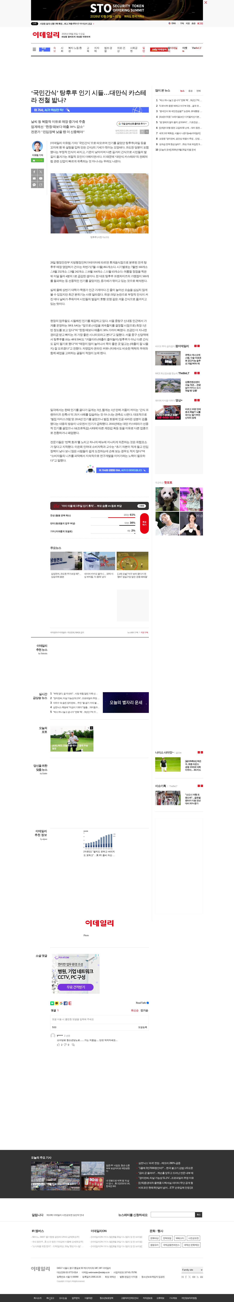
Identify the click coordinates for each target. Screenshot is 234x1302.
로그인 (200, 23)
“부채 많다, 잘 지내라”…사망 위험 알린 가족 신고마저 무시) (78, 693)
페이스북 (34, 172)
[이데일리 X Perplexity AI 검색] (90, 110)
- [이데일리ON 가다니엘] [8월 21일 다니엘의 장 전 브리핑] (116, 1246)
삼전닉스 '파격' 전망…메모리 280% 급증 (158, 1163)
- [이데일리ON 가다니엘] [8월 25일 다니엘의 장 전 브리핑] (116, 1237)
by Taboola (42, 653)
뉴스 (182, 91)
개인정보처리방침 (189, 1298)
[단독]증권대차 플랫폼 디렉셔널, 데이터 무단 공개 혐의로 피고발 (170, 1183)
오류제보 (160, 1298)
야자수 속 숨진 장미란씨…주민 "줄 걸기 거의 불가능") (76, 703)
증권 (190, 91)
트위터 (41, 172)
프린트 (41, 178)
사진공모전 (193, 1238)
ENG (174, 23)
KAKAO (34, 185)
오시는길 (63, 1298)
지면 (188, 23)
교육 (88, 49)
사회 (62, 49)
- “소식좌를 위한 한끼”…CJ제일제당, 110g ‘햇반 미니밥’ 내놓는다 (58, 1246)
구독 (182, 23)
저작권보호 (147, 1298)
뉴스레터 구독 (132, 632)
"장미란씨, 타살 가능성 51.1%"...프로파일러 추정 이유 (165, 1178)
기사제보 (173, 1298)
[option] (91, 23)
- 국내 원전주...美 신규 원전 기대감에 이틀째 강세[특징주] (57, 1241)
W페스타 (180, 1238)
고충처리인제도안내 (129, 1298)
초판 (193, 23)
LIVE (35, 23)
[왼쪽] (88, 728)
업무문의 (75, 1298)
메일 (34, 178)
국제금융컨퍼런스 (171, 1245)
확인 (199, 1214)
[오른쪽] (91, 728)
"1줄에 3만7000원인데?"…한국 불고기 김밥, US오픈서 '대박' (168, 1168)
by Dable (43, 773)
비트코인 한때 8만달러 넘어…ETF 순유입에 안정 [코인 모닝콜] (169, 1187)
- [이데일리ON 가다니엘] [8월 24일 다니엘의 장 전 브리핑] (116, 1241)
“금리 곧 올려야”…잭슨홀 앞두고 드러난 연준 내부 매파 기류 (168, 1173)
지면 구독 (144, 632)
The (196, 48)
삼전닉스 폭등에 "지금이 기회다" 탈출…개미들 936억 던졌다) (79, 707)
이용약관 (88, 1298)
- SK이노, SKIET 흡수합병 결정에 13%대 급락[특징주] (55, 1237)
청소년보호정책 (106, 1298)
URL (41, 185)
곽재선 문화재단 (191, 1245)
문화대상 (154, 1238)
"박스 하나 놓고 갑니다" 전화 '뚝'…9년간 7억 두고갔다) (76, 712)
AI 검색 (44, 50)
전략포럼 (167, 1238)
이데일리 (61, 35)
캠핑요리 (154, 1245)
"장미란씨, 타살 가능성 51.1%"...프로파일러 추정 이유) (76, 698)
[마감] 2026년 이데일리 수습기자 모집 (63, 1215)
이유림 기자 (37, 155)
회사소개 (37, 1298)
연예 (198, 91)
